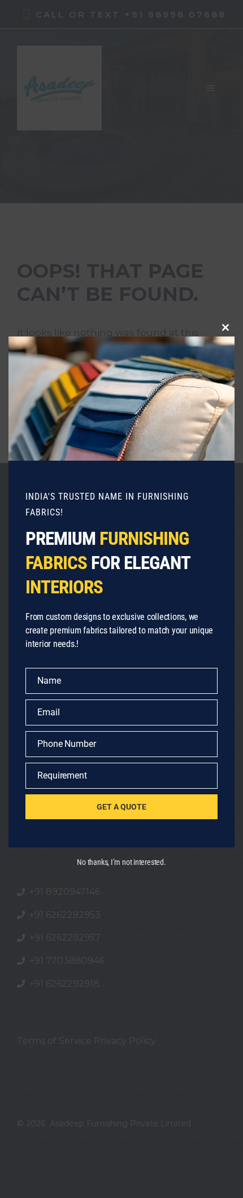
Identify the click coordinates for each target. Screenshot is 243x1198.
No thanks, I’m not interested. (121, 862)
